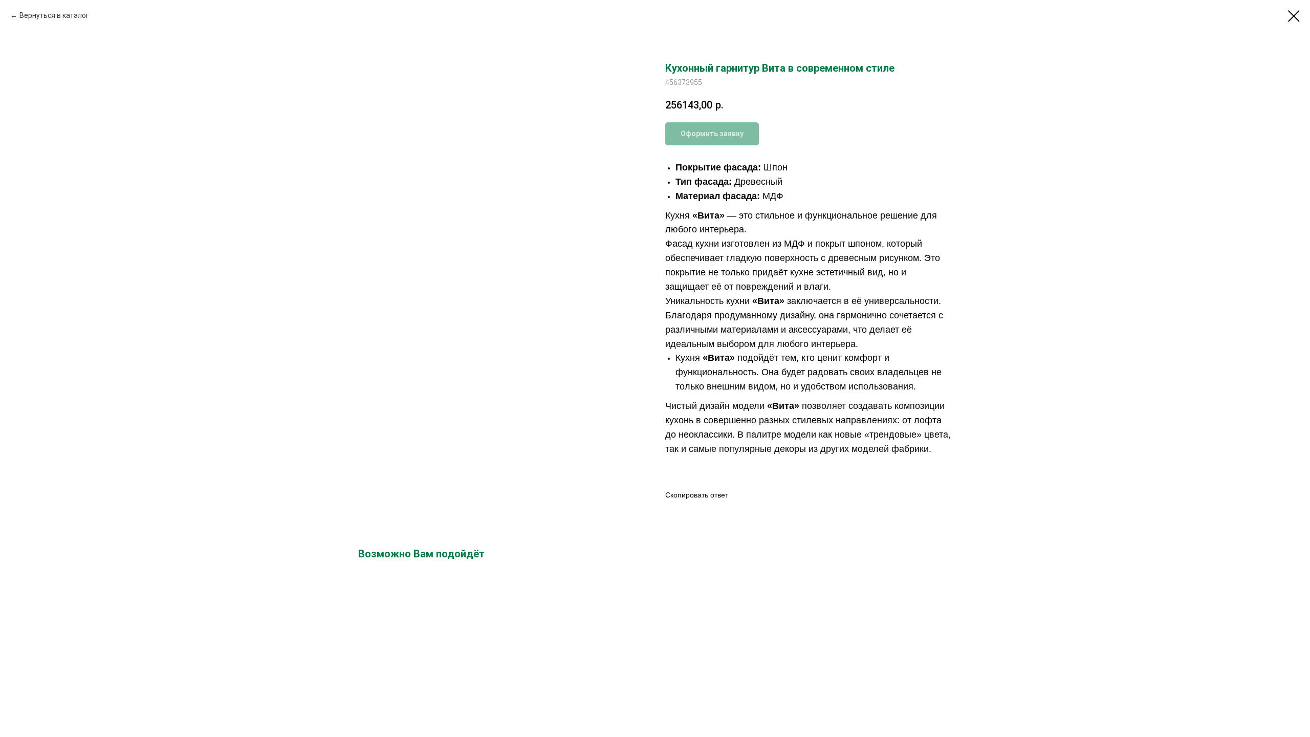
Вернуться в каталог (54, 15)
